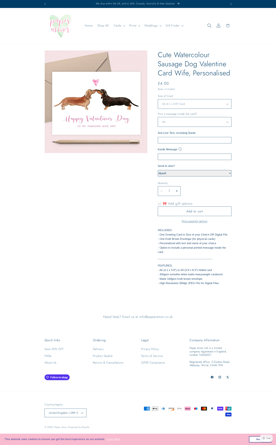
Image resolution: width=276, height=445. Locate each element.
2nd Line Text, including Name (177, 133)
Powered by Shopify (78, 427)
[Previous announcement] (45, 4)
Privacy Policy (150, 349)
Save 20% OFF (54, 349)
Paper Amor (60, 427)
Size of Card (165, 96)
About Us (50, 363)
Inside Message (167, 149)
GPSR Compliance (153, 363)
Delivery (98, 349)
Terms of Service (152, 356)
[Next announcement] (231, 4)
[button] (119, 25)
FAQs (48, 356)
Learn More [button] (113, 439)
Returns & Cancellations (108, 363)
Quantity (163, 183)
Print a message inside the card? (177, 114)
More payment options (194, 221)
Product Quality (103, 356)
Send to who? (166, 166)
